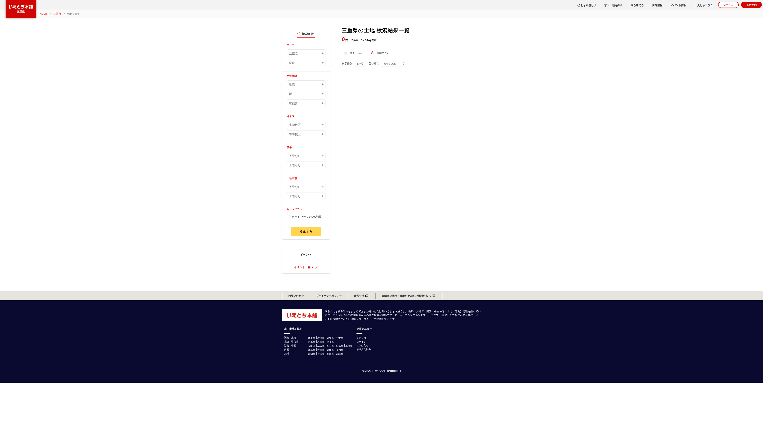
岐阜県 (320, 338)
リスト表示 (356, 53)
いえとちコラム (704, 5)
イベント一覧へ (303, 267)
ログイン (728, 4)
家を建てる (637, 5)
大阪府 (311, 346)
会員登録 (361, 338)
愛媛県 (330, 350)
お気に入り (362, 345)
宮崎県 (339, 354)
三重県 (21, 11)
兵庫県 (320, 346)
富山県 (311, 342)
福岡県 (311, 354)
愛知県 (330, 338)
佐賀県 (320, 354)
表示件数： (348, 63)
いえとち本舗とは (585, 5)
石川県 (320, 342)
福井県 (330, 342)
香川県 (320, 350)
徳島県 (311, 350)
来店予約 (751, 4)
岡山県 (330, 346)
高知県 (339, 350)
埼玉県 (311, 338)
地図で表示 (383, 53)
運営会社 (359, 295)
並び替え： (375, 63)
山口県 (348, 346)
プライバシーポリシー (329, 295)
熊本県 (330, 354)
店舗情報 (657, 5)
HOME (43, 13)
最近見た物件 (363, 349)
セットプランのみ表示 (306, 216)
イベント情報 (678, 5)
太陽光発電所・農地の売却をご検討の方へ (406, 295)
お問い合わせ (296, 295)
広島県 (339, 346)
